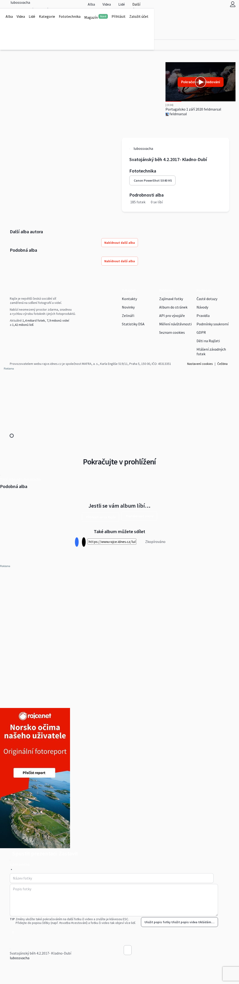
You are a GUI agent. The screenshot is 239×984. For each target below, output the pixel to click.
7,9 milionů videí (58, 320)
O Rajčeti (129, 290)
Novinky (128, 307)
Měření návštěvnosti (175, 324)
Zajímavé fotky (171, 298)
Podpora (204, 290)
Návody (202, 307)
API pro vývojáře (172, 315)
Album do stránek (173, 307)
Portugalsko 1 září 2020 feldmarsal (193, 109)
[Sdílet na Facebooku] (77, 542)
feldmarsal (178, 113)
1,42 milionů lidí (22, 325)
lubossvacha (19, 957)
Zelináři (128, 315)
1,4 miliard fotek (33, 320)
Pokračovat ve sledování (200, 82)
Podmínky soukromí (212, 324)
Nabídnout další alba (119, 243)
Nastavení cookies (200, 364)
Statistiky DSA (133, 324)
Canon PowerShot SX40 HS (153, 180)
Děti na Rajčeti (208, 340)
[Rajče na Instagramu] (13, 334)
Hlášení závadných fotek (211, 351)
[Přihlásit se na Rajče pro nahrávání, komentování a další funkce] (232, 4)
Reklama (166, 290)
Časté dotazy (207, 298)
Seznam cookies (172, 332)
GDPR (201, 332)
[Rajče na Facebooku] (11, 334)
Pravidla (203, 315)
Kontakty (129, 298)
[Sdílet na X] (84, 542)
